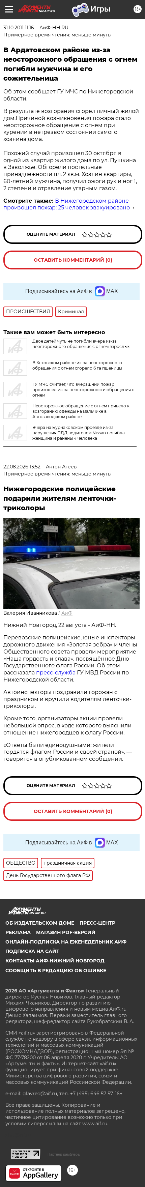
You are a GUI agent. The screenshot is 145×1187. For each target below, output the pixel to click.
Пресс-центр (97, 923)
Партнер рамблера (64, 1154)
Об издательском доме (39, 923)
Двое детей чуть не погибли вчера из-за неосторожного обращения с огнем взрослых (80, 344)
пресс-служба (56, 672)
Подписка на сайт (32, 951)
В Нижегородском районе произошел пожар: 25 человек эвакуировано (66, 204)
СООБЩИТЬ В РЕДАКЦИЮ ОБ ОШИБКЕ (55, 970)
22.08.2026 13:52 (21, 467)
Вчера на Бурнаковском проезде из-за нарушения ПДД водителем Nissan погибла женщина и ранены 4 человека (78, 433)
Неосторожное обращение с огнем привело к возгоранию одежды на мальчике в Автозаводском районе (80, 411)
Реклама (18, 932)
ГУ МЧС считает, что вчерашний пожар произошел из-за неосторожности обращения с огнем (83, 390)
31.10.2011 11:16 (18, 28)
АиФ (66, 613)
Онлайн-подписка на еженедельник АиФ (65, 942)
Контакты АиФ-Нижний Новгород (55, 961)
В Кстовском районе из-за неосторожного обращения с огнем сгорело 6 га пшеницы (77, 365)
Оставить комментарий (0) (73, 260)
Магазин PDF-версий (65, 932)
